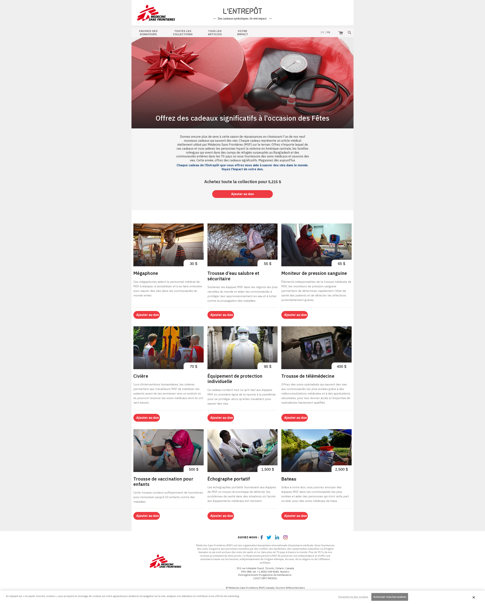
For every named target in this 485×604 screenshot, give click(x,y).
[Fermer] (474, 597)
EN (322, 32)
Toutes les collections (183, 32)
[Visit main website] (168, 562)
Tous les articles (215, 32)
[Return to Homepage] (156, 18)
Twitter (270, 537)
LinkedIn (278, 537)
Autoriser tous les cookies (389, 597)
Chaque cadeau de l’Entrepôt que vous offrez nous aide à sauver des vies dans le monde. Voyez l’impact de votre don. (243, 167)
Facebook (262, 537)
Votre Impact (242, 32)
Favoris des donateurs (148, 32)
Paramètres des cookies (353, 597)
